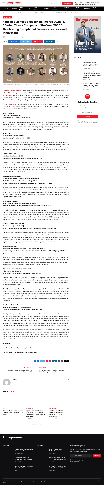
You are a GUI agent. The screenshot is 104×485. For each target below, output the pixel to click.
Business (13, 104)
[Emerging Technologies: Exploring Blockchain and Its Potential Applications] (8, 459)
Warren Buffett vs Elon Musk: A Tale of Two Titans (24, 467)
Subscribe (67, 3)
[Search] (60, 3)
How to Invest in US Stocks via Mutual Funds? (24, 450)
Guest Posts (35, 9)
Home (7, 8)
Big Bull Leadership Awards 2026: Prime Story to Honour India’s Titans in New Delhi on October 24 (35, 413)
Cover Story (77, 9)
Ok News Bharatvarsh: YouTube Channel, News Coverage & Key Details (13, 412)
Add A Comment (36, 425)
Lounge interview (54, 9)
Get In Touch (94, 9)
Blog (30, 8)
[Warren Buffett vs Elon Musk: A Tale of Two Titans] (8, 468)
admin (9, 37)
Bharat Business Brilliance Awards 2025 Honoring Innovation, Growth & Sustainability (57, 413)
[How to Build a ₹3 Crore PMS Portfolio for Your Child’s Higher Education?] (78, 84)
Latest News (21, 9)
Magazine (14, 8)
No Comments (27, 37)
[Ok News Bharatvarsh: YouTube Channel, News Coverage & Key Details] (13, 400)
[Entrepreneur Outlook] (14, 3)
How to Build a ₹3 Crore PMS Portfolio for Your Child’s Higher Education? (91, 85)
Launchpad (46, 8)
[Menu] (3, 3)
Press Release (7, 17)
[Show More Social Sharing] (57, 41)
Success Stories (66, 9)
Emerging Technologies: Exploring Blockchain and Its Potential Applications (23, 458)
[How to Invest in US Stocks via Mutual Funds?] (8, 450)
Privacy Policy (88, 122)
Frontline (87, 8)
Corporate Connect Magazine (13, 90)
